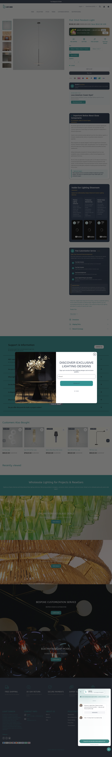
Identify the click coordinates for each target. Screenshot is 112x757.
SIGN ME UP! (76, 383)
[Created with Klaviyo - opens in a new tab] (56, 404)
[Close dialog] (94, 354)
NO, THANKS (76, 391)
